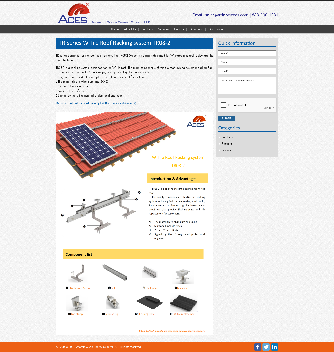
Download (196, 29)
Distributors (216, 29)
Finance (179, 29)
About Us (130, 29)
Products (147, 29)
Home (115, 29)
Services (163, 29)
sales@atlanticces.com (227, 15)
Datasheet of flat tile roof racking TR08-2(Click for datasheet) (96, 103)
